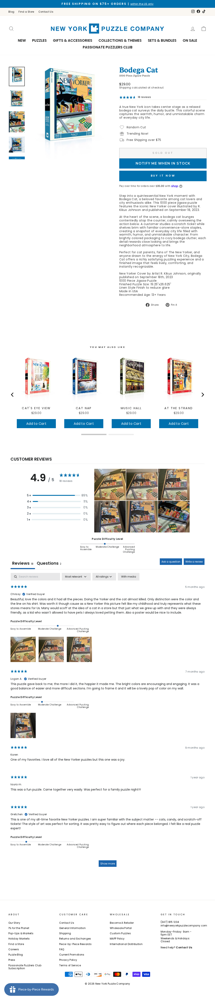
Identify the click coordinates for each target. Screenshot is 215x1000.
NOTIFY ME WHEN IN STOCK (163, 163)
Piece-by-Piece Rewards (75, 944)
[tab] (49, 563)
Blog (11, 11)
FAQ (61, 949)
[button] (57, 495)
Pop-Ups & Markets (20, 933)
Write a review (194, 561)
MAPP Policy (117, 938)
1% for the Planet (18, 928)
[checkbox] (128, 576)
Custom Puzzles (120, 933)
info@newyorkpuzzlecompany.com (184, 925)
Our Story (14, 923)
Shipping (125, 87)
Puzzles (39, 40)
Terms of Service (70, 965)
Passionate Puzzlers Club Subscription (24, 967)
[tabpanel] (107, 722)
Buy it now (163, 176)
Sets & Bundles (162, 40)
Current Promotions (71, 954)
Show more (107, 863)
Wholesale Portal (121, 928)
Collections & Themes (120, 40)
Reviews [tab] (22, 563)
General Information (72, 928)
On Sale (190, 40)
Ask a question (170, 561)
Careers (13, 949)
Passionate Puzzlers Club (107, 47)
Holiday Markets (19, 938)
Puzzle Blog (15, 954)
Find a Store (26, 11)
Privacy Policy (68, 960)
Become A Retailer (122, 923)
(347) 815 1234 (170, 922)
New (22, 40)
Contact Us (46, 11)
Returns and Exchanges (75, 938)
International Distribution (126, 944)
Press (11, 960)
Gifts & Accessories (72, 40)
